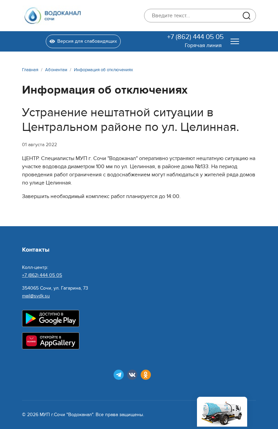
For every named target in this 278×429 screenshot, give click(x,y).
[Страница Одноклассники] (146, 375)
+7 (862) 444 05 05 (195, 37)
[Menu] (235, 41)
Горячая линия (203, 45)
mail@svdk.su (36, 296)
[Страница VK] (132, 375)
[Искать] (246, 15)
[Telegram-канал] (119, 375)
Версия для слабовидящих (87, 41)
